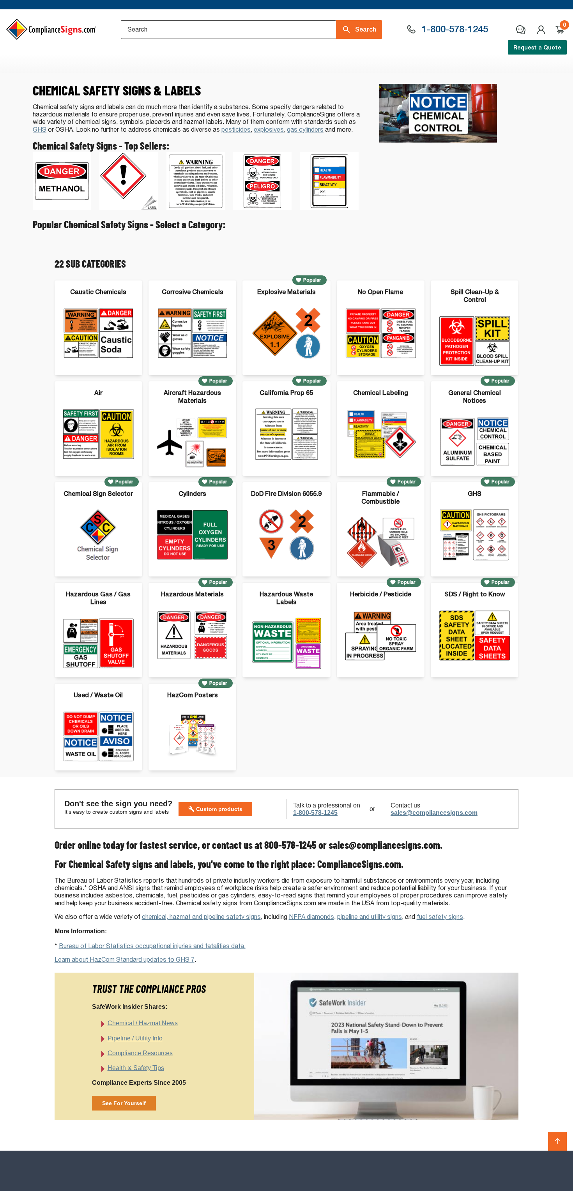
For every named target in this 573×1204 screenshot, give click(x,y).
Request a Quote (537, 47)
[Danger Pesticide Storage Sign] (262, 208)
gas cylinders (305, 129)
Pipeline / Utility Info (135, 1038)
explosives (269, 129)
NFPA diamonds (311, 917)
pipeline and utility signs (369, 917)
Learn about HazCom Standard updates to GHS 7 (125, 959)
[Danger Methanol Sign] (62, 208)
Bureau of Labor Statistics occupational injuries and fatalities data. (152, 946)
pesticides (236, 129)
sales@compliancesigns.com (434, 812)
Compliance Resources (140, 1053)
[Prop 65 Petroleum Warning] (195, 208)
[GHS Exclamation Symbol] (128, 208)
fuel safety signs (440, 917)
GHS (39, 129)
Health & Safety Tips (136, 1068)
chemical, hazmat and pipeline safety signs (201, 917)
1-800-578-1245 (315, 812)
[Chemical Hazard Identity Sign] (329, 208)
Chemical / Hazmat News (143, 1023)
